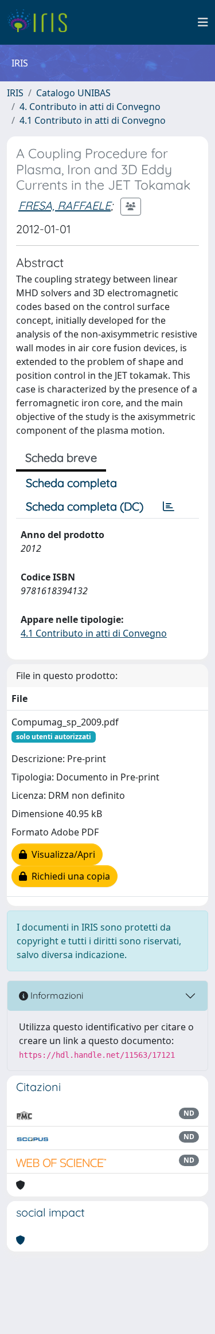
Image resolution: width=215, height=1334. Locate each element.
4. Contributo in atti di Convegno (90, 106)
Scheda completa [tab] (71, 483)
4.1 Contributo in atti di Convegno (92, 120)
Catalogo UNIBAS (73, 93)
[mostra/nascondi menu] (203, 22)
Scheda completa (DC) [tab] (84, 506)
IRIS (15, 93)
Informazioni (55, 995)
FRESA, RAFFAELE (64, 205)
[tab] (168, 507)
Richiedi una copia (68, 876)
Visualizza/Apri (61, 854)
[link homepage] (41, 22)
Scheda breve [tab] (61, 457)
